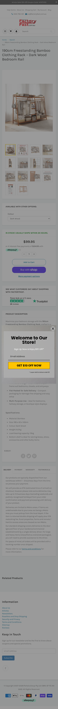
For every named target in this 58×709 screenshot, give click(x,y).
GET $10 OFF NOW (29, 365)
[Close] (53, 328)
